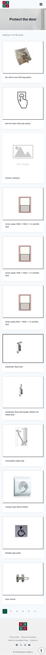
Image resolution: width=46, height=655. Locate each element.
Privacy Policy (14, 637)
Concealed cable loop (14, 461)
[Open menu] (40, 4)
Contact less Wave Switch (16, 507)
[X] (21, 645)
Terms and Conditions (28, 637)
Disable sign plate (13, 553)
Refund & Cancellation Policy (18, 640)
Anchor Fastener (12, 178)
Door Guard (10, 599)
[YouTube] (29, 645)
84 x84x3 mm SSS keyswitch (18, 77)
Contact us (34, 640)
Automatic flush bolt (14, 367)
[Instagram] (25, 645)
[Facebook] (17, 645)
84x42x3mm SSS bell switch (17, 123)
